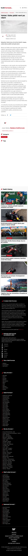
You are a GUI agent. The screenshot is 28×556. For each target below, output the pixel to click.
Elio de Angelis (6, 511)
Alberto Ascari (6, 494)
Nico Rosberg (5, 481)
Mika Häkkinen (6, 499)
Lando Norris (5, 399)
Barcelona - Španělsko (7, 437)
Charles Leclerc (6, 400)
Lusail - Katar (5, 446)
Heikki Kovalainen (6, 519)
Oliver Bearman (6, 411)
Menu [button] (25, 7)
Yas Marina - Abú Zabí (7, 461)
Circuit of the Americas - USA (9, 431)
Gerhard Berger (6, 509)
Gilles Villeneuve (6, 512)
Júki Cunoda (5, 421)
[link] (20, 7)
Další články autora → (7, 130)
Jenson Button (6, 495)
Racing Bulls (5, 381)
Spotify (5, 356)
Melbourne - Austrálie (7, 449)
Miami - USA (5, 450)
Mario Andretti (6, 485)
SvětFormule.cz (4, 12)
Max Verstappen (6, 402)
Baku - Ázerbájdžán (7, 435)
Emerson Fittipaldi (7, 483)
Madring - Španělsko (7, 464)
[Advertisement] (14, 2)
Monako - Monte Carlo (7, 452)
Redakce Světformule (11, 38)
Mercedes (5, 375)
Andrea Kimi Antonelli (7, 395)
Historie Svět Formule (14, 543)
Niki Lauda (5, 480)
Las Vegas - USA (6, 445)
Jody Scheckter (6, 498)
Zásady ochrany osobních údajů (14, 536)
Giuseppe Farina (6, 491)
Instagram (6, 345)
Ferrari (4, 376)
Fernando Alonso (6, 420)
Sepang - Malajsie (6, 468)
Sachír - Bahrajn (6, 434)
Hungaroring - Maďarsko (8, 444)
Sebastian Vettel (6, 490)
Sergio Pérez (5, 425)
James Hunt (5, 492)
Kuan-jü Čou (5, 522)
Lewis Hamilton (6, 398)
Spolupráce (5, 366)
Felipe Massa (5, 515)
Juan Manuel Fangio (7, 484)
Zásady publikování (14, 537)
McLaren (4, 378)
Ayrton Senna (5, 488)
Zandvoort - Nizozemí (7, 463)
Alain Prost (5, 487)
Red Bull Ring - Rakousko (8, 456)
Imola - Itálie (5, 440)
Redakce (4, 363)
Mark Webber (5, 514)
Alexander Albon (6, 417)
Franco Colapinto (6, 410)
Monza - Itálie (5, 455)
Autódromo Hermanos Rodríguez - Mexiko (12, 433)
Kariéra (14, 541)
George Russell (6, 396)
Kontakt (14, 534)
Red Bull (4, 379)
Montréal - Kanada (7, 453)
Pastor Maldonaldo (7, 516)
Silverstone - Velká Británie (8, 459)
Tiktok (5, 351)
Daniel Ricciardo (6, 507)
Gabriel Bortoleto (6, 413)
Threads (5, 349)
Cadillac (4, 389)
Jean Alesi (5, 508)
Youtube (5, 355)
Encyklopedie (6, 364)
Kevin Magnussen (6, 523)
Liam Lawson (5, 406)
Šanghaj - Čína (6, 457)
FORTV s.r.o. (21, 329)
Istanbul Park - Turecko (7, 467)
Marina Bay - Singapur (7, 448)
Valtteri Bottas (6, 424)
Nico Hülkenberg (6, 414)
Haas (4, 383)
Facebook (6, 344)
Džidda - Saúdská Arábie (8, 438)
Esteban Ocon (6, 418)
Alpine (4, 382)
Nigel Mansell (6, 500)
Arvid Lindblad (6, 409)
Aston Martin (5, 387)
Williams (4, 386)
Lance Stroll (5, 422)
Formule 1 (12, 12)
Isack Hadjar (5, 405)
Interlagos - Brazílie (7, 441)
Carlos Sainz (5, 415)
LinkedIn (6, 353)
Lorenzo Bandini (6, 520)
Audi (4, 385)
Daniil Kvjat (5, 518)
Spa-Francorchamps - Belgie (9, 460)
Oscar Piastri (5, 403)
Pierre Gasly (5, 407)
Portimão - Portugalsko (8, 465)
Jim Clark (5, 496)
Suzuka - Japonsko (7, 442)
